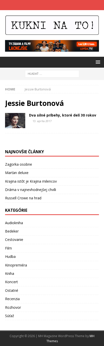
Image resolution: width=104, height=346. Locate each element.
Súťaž (9, 315)
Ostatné (11, 290)
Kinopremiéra (16, 265)
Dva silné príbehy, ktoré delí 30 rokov (62, 115)
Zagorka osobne (18, 164)
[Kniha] (15, 120)
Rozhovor (13, 307)
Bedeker (12, 231)
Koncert (11, 281)
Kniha (9, 273)
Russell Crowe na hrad (23, 198)
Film (8, 248)
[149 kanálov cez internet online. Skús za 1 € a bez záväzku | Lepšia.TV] (52, 48)
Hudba (10, 256)
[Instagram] (57, 5)
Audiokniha (14, 222)
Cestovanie (14, 239)
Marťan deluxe (17, 172)
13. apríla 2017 (42, 121)
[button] (97, 62)
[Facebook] (47, 5)
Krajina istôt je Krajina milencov (31, 181)
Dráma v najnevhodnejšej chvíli (30, 189)
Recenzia (12, 298)
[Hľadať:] (52, 73)
